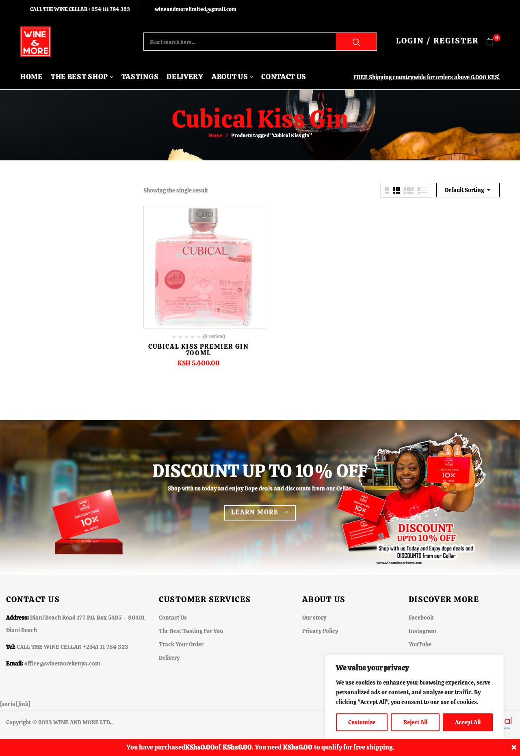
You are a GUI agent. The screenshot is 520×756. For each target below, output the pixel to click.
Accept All (468, 722)
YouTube (420, 644)
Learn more (255, 512)
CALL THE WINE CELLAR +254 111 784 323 (80, 9)
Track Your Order (181, 644)
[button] (493, 41)
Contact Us (173, 617)
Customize (361, 722)
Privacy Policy (320, 631)
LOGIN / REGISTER (437, 40)
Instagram (422, 631)
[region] (414, 697)
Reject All (415, 722)
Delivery (169, 657)
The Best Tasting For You (191, 631)
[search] (356, 41)
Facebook (421, 617)
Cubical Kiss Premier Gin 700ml (198, 349)
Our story (314, 617)
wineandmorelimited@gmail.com (195, 9)
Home (215, 135)
